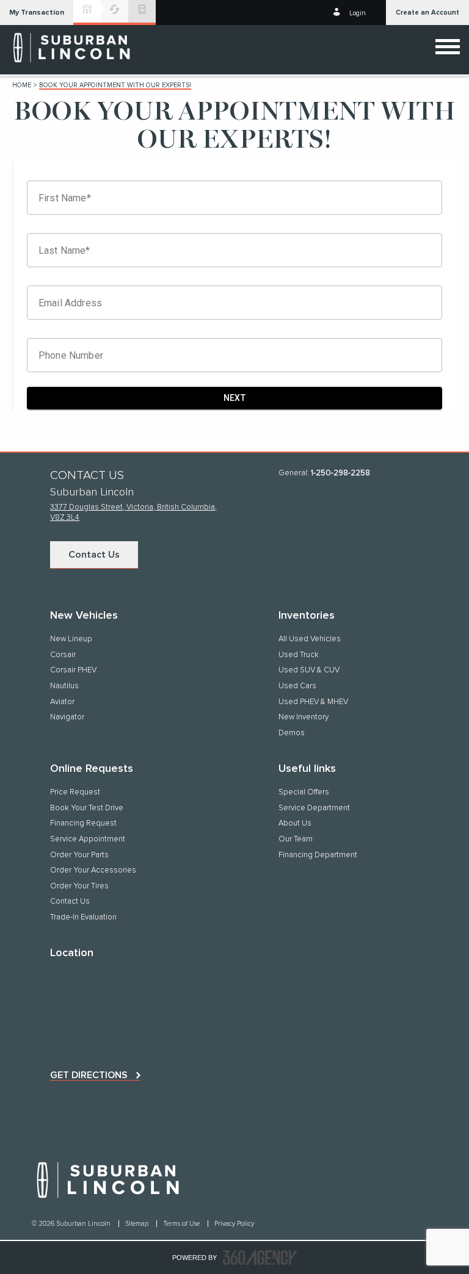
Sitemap (137, 1223)
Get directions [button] (89, 1075)
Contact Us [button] (94, 555)
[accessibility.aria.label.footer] (260, 1257)
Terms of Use (182, 1223)
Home (21, 85)
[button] (36, 12)
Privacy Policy (234, 1223)
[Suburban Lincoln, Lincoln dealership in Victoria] (73, 48)
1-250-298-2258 (340, 473)
